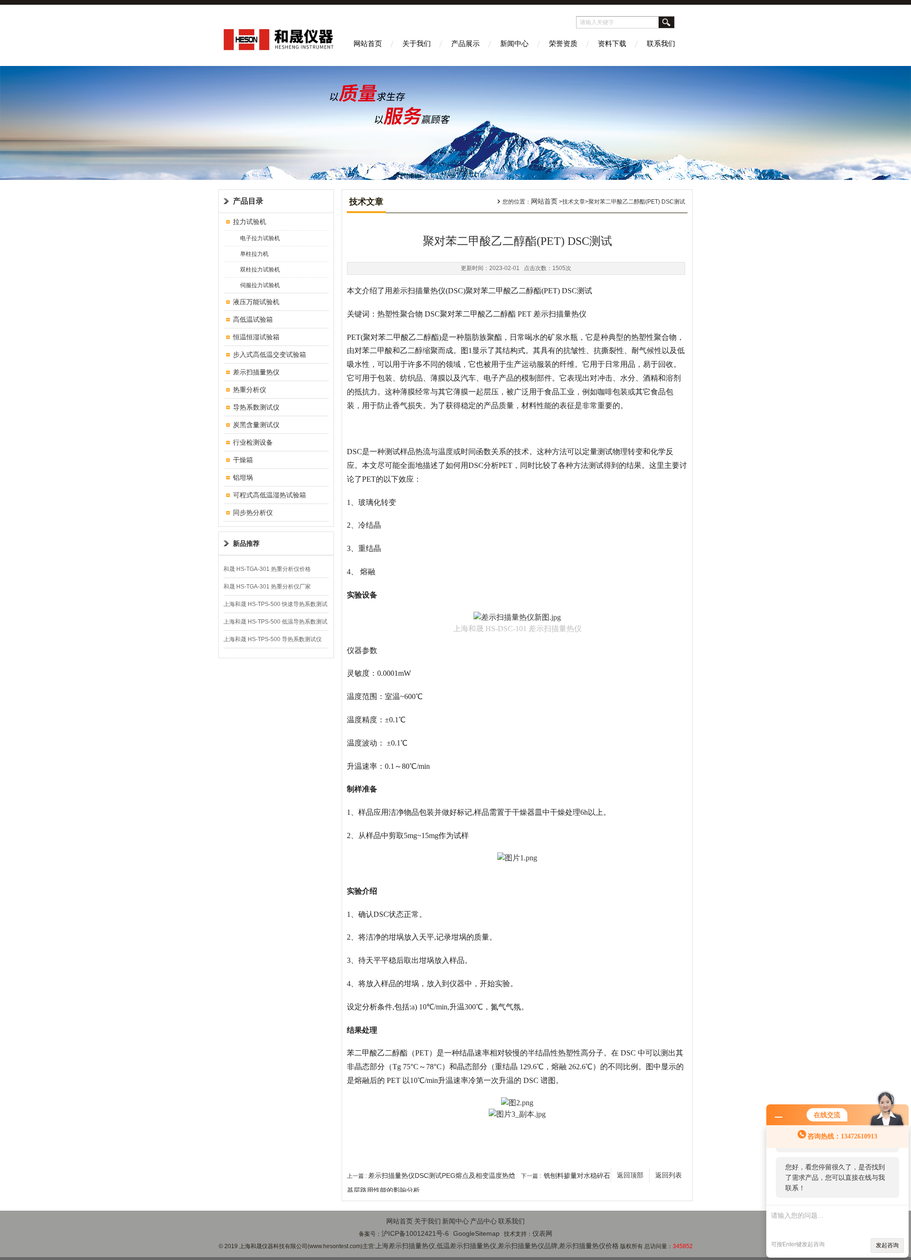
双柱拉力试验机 (260, 269)
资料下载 (612, 43)
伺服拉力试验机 (260, 285)
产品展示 (465, 43)
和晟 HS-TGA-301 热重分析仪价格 (267, 569)
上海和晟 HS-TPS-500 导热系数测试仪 (272, 639)
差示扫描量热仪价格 (589, 1246)
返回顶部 (630, 1175)
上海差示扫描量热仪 (405, 1246)
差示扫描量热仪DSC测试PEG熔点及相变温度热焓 (441, 1175)
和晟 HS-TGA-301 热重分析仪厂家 (267, 586)
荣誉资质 (563, 43)
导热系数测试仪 (256, 407)
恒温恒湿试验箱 (256, 337)
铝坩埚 (243, 477)
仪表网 (542, 1233)
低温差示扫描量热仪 (466, 1246)
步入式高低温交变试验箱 (269, 354)
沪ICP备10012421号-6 (415, 1233)
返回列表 (668, 1175)
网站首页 (367, 43)
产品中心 (483, 1221)
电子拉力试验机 (260, 238)
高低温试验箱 (253, 319)
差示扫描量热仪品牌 (528, 1246)
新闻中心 (514, 43)
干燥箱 (243, 460)
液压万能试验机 (256, 302)
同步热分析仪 (253, 512)
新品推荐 (246, 543)
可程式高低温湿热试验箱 (269, 495)
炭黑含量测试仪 (256, 425)
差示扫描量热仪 (256, 372)
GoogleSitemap (476, 1233)
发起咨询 (887, 1245)
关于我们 (416, 43)
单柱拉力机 (254, 254)
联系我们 (661, 43)
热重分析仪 (249, 389)
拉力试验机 (249, 221)
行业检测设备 (253, 442)
